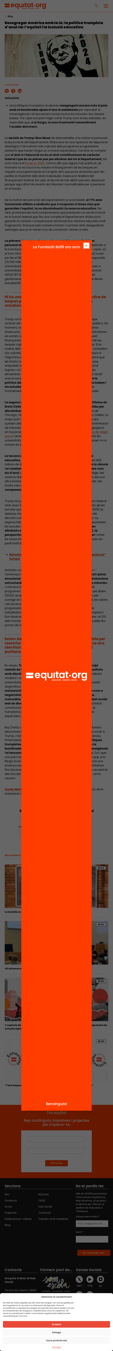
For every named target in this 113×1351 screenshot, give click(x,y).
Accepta (56, 1324)
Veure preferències (56, 1340)
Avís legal (56, 1347)
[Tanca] (86, 246)
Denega (56, 1332)
